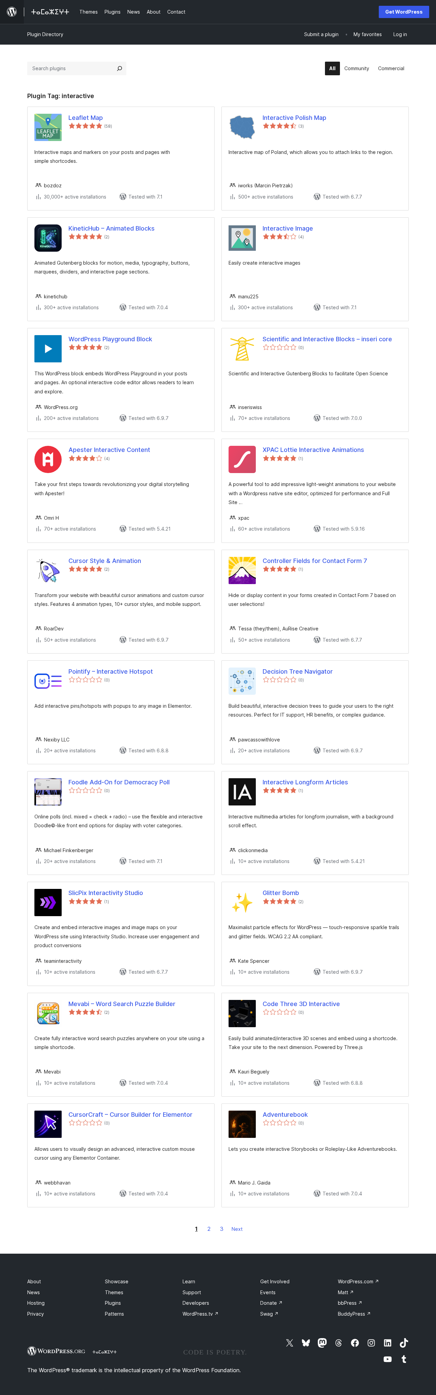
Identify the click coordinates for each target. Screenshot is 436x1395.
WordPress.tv (201, 1314)
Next (237, 1229)
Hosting (36, 1303)
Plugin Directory (45, 34)
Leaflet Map (85, 117)
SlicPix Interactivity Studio (105, 892)
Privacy (35, 1314)
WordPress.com (358, 1281)
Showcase (116, 1281)
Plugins (113, 1303)
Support (192, 1292)
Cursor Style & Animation (104, 560)
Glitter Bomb (281, 892)
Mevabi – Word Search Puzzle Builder (121, 1003)
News (33, 1292)
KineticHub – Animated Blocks (111, 228)
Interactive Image (288, 228)
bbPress (350, 1303)
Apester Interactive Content (109, 449)
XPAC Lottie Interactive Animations (313, 449)
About (34, 1281)
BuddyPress (354, 1314)
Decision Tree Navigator (298, 671)
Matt (346, 1292)
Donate (271, 1303)
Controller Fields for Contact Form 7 (315, 560)
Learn (189, 1281)
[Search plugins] (119, 68)
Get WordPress (404, 12)
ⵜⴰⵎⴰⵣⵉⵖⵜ (104, 1351)
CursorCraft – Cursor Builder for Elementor (130, 1114)
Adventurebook (285, 1114)
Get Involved (275, 1281)
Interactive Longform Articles (305, 782)
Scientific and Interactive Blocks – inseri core (327, 339)
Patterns (114, 1314)
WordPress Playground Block (110, 339)
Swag (269, 1314)
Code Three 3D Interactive (301, 1003)
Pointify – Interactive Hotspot (110, 671)
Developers (196, 1303)
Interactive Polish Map (294, 117)
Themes (114, 1292)
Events (268, 1292)
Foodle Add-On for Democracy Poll (119, 782)
